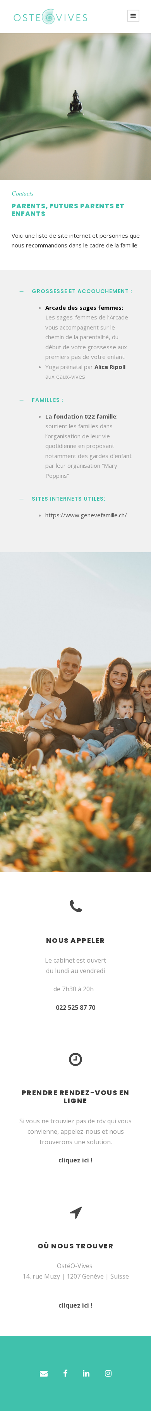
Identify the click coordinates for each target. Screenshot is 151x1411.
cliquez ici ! (75, 1160)
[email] (44, 1373)
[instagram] (108, 1373)
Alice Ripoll (109, 367)
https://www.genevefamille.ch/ (86, 515)
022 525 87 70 (75, 1007)
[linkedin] (86, 1373)
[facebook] (65, 1373)
